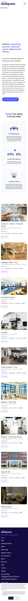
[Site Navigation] (25, 4)
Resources (4, 562)
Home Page (4, 549)
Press (2, 565)
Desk (2, 540)
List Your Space (5, 556)
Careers (3, 568)
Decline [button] (17, 598)
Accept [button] (11, 598)
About (3, 559)
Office (3, 546)
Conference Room (6, 543)
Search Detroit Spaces (10, 99)
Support (3, 571)
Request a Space (6, 553)
